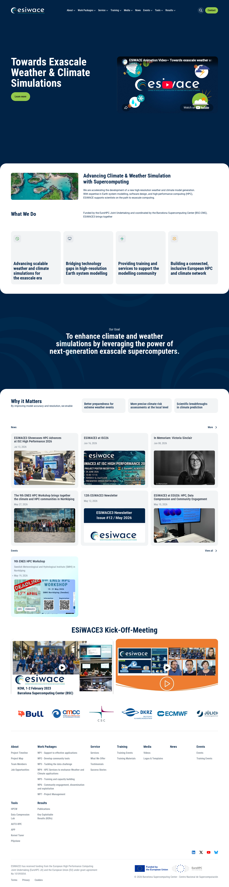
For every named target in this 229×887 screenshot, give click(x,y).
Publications (43, 808)
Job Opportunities (20, 769)
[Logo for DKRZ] (132, 713)
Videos (147, 752)
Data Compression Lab (20, 816)
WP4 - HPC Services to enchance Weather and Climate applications (60, 771)
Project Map (17, 758)
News (138, 10)
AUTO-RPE (16, 824)
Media (127, 10)
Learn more (20, 96)
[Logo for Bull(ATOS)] (26, 713)
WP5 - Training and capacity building (56, 779)
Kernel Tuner (17, 835)
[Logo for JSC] (202, 713)
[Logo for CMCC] (61, 713)
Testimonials (97, 764)
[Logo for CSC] (96, 714)
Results (169, 10)
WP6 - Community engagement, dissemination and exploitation (60, 786)
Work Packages (85, 10)
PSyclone (15, 840)
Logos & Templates (153, 758)
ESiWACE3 (30, 609)
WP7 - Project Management (51, 794)
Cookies (39, 880)
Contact (212, 10)
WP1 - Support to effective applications (57, 752)
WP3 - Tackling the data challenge (54, 764)
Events (146, 10)
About (70, 10)
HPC (20, 609)
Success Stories (98, 769)
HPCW (14, 808)
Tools (157, 10)
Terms (14, 880)
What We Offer (98, 758)
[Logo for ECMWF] (167, 713)
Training (115, 10)
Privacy (26, 880)
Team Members (19, 764)
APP (13, 829)
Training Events (125, 752)
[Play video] (62, 667)
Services (95, 752)
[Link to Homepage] (28, 10)
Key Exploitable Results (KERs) (45, 816)
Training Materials (126, 758)
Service (102, 10)
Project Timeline (19, 752)
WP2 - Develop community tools (53, 758)
